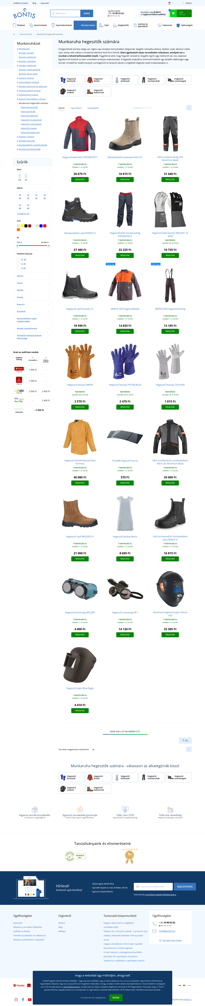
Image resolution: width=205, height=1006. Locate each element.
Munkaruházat (26, 34)
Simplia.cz (187, 999)
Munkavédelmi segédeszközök (33, 145)
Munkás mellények (27, 65)
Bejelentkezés (185, 886)
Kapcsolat (45, 3)
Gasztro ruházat (26, 78)
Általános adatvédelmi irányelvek (28, 939)
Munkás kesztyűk (27, 141)
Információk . (155, 894)
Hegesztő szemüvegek (31, 124)
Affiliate (62, 931)
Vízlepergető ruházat (28, 94)
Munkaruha (24, 48)
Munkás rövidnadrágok (29, 69)
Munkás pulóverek (27, 57)
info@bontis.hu (167, 931)
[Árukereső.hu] (75, 856)
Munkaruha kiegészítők (29, 149)
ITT (93, 998)
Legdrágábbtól (93, 108)
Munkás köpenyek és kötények (33, 86)
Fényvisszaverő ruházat (30, 90)
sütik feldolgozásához (71, 987)
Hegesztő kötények (29, 115)
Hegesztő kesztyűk (29, 107)
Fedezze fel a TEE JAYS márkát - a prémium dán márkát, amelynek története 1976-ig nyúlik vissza (126, 935)
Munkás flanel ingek (28, 74)
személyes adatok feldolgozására (160, 894)
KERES (87, 13)
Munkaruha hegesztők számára (33, 103)
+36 (116, 13)
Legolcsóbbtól (75, 108)
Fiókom (188, 3)
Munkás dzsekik (26, 53)
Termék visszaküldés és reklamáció (29, 935)
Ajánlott (61, 108)
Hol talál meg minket (172, 940)
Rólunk (61, 923)
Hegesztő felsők (28, 111)
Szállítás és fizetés (20, 3)
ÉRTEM (116, 997)
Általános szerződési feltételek (27, 927)
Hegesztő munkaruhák (31, 120)
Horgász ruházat (26, 136)
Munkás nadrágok (27, 61)
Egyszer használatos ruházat (32, 99)
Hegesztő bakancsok (30, 132)
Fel (186, 740)
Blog (34, 3)
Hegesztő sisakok (29, 128)
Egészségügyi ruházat (29, 82)
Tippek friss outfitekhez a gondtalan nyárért (124, 960)
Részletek (80, 179)
